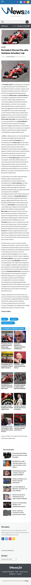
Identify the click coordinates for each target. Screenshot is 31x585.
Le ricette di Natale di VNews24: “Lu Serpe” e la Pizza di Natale (19, 488)
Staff (16, 571)
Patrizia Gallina (10, 56)
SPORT (3, 47)
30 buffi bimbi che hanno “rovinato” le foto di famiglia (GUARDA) (19, 472)
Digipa (27, 580)
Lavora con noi (24, 571)
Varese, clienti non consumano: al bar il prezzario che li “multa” (19, 512)
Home (3, 436)
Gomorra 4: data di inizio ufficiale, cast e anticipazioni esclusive (19, 504)
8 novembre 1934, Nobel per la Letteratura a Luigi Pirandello (19, 455)
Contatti (19, 574)
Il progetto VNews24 (8, 571)
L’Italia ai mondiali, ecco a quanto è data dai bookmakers (19, 480)
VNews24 (15, 567)
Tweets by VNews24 (7, 550)
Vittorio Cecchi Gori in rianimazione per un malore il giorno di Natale (19, 496)
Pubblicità (12, 574)
